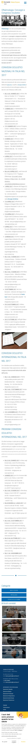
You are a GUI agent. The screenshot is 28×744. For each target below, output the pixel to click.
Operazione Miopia (7, 691)
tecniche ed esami (14, 599)
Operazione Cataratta (7, 689)
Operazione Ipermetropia (8, 698)
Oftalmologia (5, 29)
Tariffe (4, 709)
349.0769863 (7, 680)
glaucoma (9, 84)
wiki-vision (14, 590)
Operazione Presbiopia (8, 693)
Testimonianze (6, 707)
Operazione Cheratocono (8, 700)
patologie (14, 595)
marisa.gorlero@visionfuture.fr (12, 676)
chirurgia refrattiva (22, 84)
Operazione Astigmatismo (9, 695)
